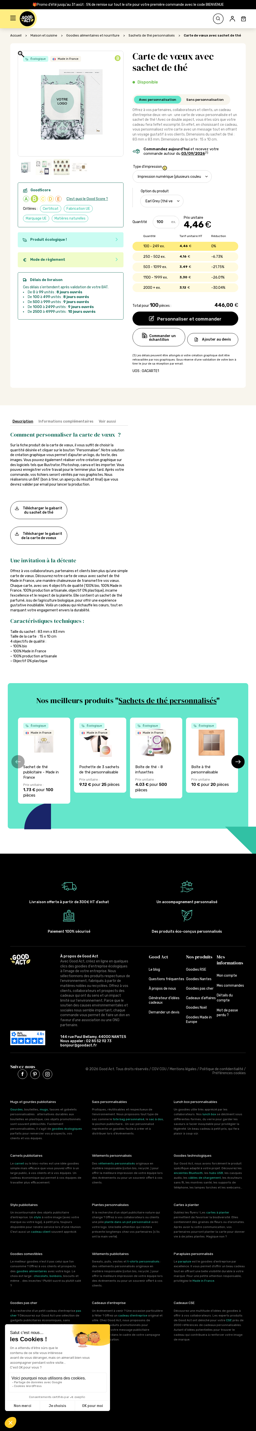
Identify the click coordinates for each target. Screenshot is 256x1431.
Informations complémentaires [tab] (66, 421)
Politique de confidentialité (221, 1069)
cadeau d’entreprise (132, 1315)
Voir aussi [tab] (107, 421)
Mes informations (230, 960)
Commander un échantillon (162, 338)
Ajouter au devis (216, 339)
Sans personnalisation (205, 100)
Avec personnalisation (157, 100)
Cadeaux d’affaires (201, 998)
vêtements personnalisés (116, 1163)
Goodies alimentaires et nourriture (93, 35)
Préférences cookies (229, 1073)
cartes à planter (217, 1212)
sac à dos (156, 1119)
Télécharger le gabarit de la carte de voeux (41, 535)
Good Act (158, 957)
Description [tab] (22, 421)
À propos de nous (162, 988)
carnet (19, 1163)
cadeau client (40, 1231)
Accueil (16, 35)
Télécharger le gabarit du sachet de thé (42, 510)
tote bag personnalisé (128, 1119)
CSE (229, 1320)
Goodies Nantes (199, 979)
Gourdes (16, 1109)
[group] (44, 761)
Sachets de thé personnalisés (151, 35)
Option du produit (155, 191)
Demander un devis (164, 1012)
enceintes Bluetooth (188, 1173)
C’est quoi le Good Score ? (87, 199)
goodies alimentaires (31, 1271)
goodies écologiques (67, 1128)
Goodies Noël (196, 1007)
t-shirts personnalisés (143, 1261)
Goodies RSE (196, 969)
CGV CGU (159, 1069)
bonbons (56, 1276)
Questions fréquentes (166, 979)
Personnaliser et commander (189, 319)
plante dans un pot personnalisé (127, 1222)
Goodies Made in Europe (199, 1019)
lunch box (209, 1114)
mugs (44, 1109)
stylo (37, 1217)
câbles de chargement (204, 1177)
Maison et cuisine (43, 35)
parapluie (184, 1261)
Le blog (154, 969)
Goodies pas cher (200, 988)
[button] (13, 19)
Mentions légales (183, 1069)
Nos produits (199, 957)
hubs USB (216, 1173)
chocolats (41, 1276)
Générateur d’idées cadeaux (164, 1000)
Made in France (203, 1280)
